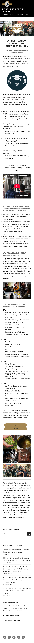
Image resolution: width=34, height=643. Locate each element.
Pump (12, 366)
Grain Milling (9, 334)
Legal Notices (18, 611)
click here (23, 515)
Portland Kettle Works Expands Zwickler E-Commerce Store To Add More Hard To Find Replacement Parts (16, 569)
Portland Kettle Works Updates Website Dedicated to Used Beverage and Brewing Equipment (17, 580)
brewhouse (7, 231)
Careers (5, 608)
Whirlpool (13, 347)
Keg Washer (9, 327)
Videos (20, 608)
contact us (19, 510)
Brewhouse (9, 315)
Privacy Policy (8, 611)
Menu (17, 19)
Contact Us (21, 606)
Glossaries (13, 608)
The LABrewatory (9, 226)
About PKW (12, 606)
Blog (25, 608)
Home (5, 606)
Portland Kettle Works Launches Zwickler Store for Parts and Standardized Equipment (17, 590)
